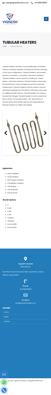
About (6, 317)
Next (44, 133)
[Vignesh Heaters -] (9, 19)
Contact (7, 321)
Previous (6, 133)
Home (6, 312)
